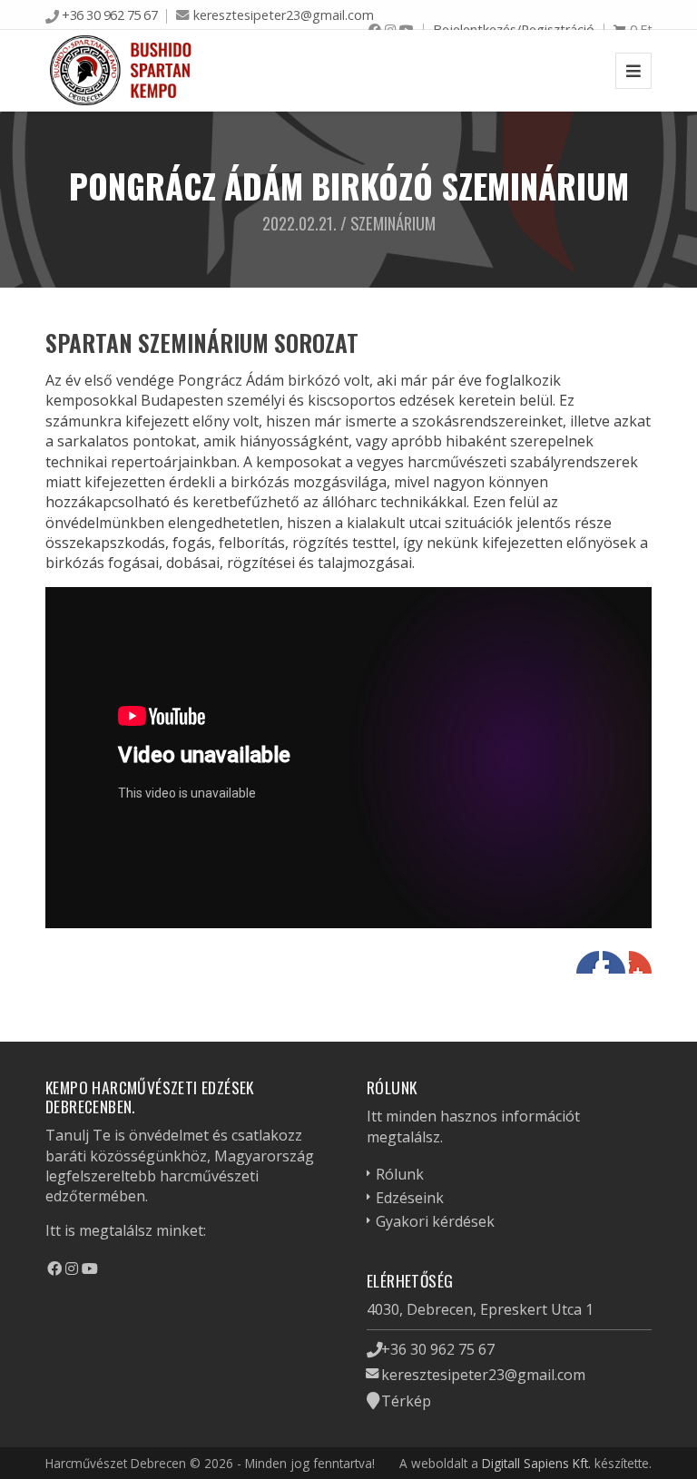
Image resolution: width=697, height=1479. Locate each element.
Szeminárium (393, 223)
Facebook (587, 962)
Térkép (406, 1401)
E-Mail (640, 962)
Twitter (614, 962)
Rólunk (400, 1174)
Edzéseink (410, 1198)
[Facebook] (54, 1268)
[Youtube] (90, 1268)
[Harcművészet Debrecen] (121, 70)
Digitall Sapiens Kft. (536, 1463)
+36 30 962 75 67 (109, 15)
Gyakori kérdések (435, 1221)
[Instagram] (72, 1268)
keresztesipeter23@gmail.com (283, 15)
